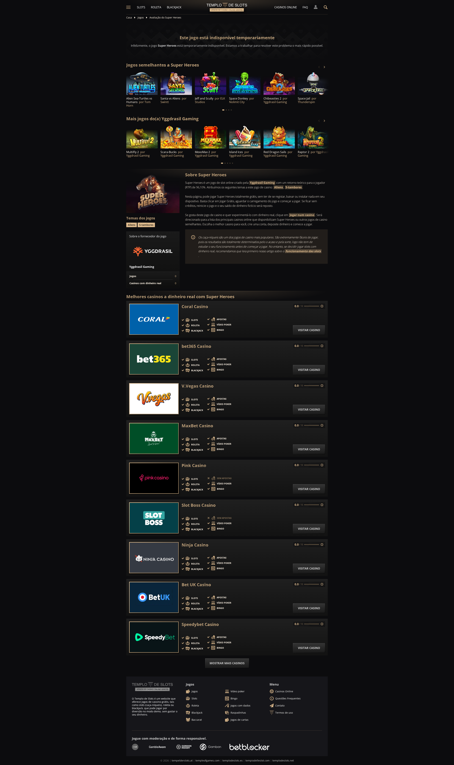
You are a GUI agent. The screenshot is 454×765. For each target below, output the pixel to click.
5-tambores (294, 187)
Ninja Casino (195, 545)
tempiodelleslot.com (257, 760)
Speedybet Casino (200, 624)
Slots (141, 7)
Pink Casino (194, 465)
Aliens (278, 187)
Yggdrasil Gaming (262, 183)
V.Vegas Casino (198, 386)
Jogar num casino (302, 215)
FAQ (305, 7)
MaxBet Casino (197, 426)
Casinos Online (285, 7)
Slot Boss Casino (199, 505)
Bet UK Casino (196, 584)
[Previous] (319, 67)
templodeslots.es (232, 760)
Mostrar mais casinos (227, 663)
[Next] (324, 67)
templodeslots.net (283, 760)
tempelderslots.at (182, 760)
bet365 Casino (196, 346)
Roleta (156, 7)
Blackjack (174, 7)
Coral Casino (195, 306)
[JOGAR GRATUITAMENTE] (142, 83)
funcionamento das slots (303, 251)
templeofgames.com (207, 760)
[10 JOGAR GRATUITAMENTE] (210, 83)
